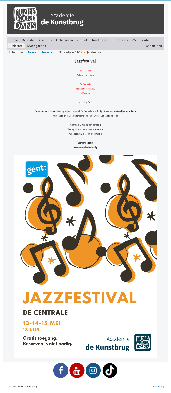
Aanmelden (154, 46)
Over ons (45, 40)
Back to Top (158, 386)
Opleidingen (64, 40)
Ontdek (82, 40)
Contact (146, 40)
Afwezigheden (36, 46)
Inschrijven (99, 40)
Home (14, 40)
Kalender (28, 40)
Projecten (16, 46)
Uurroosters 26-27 (124, 40)
